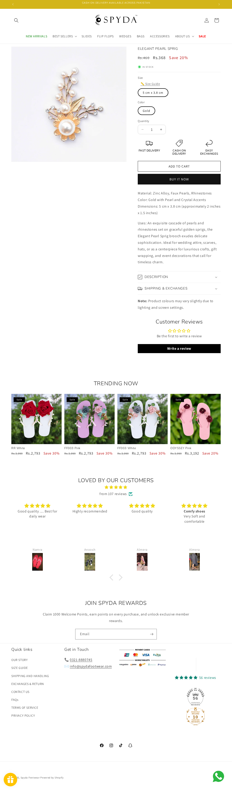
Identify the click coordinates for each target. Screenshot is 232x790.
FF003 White (126, 448)
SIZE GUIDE (19, 668)
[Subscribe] (152, 634)
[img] (116, 487)
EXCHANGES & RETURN (27, 684)
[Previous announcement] (13, 4)
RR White (18, 448)
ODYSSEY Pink (180, 448)
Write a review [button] (179, 348)
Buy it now (179, 179)
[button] (16, 20)
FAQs (14, 700)
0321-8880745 (81, 659)
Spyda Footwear (30, 777)
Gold (146, 111)
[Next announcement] (219, 4)
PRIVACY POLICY (23, 715)
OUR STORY (19, 660)
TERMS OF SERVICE (24, 708)
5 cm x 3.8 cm (153, 93)
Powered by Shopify (52, 777)
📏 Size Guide (150, 84)
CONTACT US (20, 692)
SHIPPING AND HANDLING (30, 676)
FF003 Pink (72, 448)
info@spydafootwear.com (91, 666)
